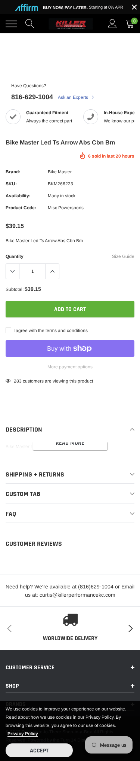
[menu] (11, 24)
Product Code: (21, 207)
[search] (29, 24)
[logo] (71, 24)
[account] (112, 24)
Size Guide (123, 256)
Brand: (13, 171)
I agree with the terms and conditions (50, 330)
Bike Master (60, 171)
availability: (18, 195)
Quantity (15, 256)
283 (18, 381)
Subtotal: (15, 289)
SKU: (11, 183)
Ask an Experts (73, 97)
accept (39, 751)
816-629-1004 (32, 97)
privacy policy (22, 733)
